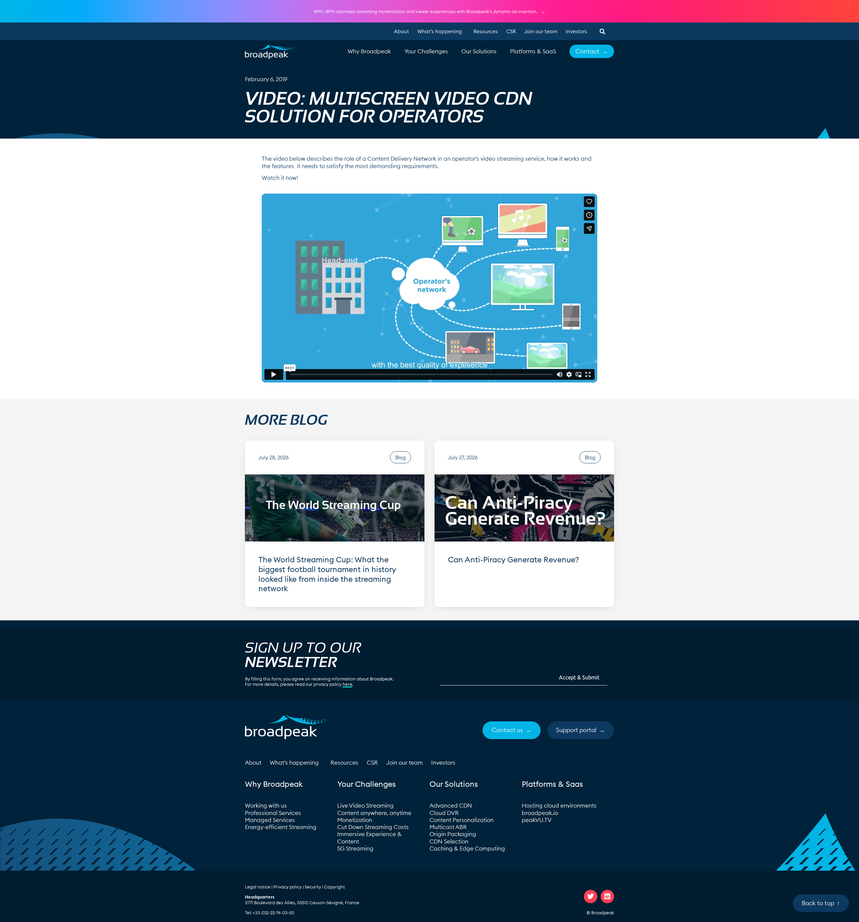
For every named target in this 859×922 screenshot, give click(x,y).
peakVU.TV (537, 820)
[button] (602, 32)
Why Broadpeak (369, 51)
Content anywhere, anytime (374, 813)
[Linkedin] (607, 896)
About (401, 31)
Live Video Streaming (365, 805)
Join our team (540, 31)
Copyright (334, 886)
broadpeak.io (540, 813)
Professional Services (273, 813)
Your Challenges (426, 51)
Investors (576, 31)
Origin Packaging (453, 834)
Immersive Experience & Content (369, 837)
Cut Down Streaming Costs (373, 827)
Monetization (354, 820)
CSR (511, 31)
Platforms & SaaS (533, 51)
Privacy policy (287, 886)
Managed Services (270, 820)
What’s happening (439, 31)
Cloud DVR (444, 813)
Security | (314, 886)
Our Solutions (479, 51)
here (347, 684)
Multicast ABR (448, 827)
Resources (485, 31)
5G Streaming (355, 848)
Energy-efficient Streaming (280, 827)
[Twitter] (590, 896)
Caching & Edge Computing (467, 848)
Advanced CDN (451, 805)
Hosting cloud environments (560, 805)
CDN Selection (449, 841)
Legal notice (257, 886)
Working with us (266, 805)
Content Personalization (462, 820)
